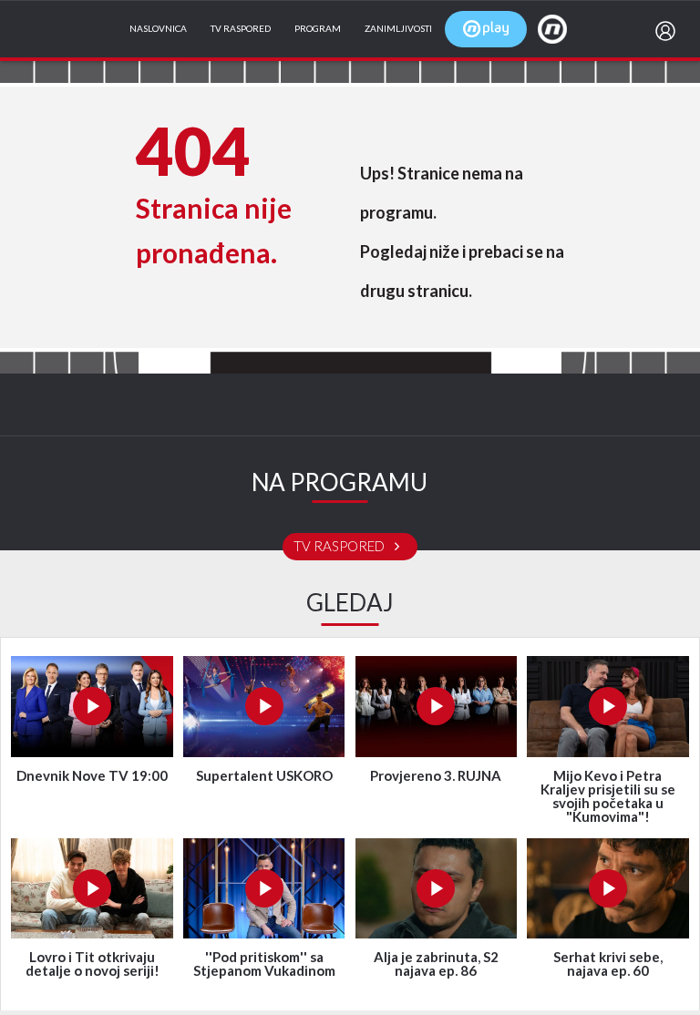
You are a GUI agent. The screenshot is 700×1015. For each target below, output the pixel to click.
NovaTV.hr (564, 28)
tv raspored (340, 546)
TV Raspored (241, 29)
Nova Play (486, 29)
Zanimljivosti (398, 29)
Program (317, 29)
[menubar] (669, 31)
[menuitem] (669, 31)
